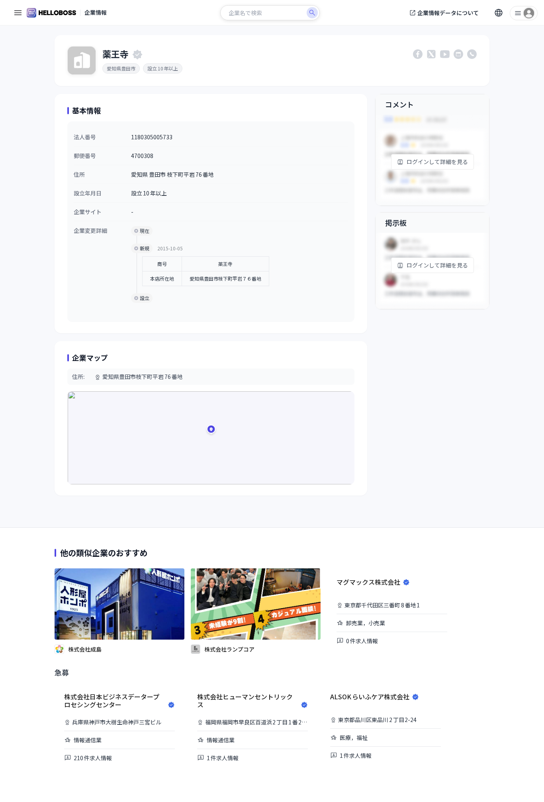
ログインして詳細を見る (437, 162)
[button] (211, 430)
